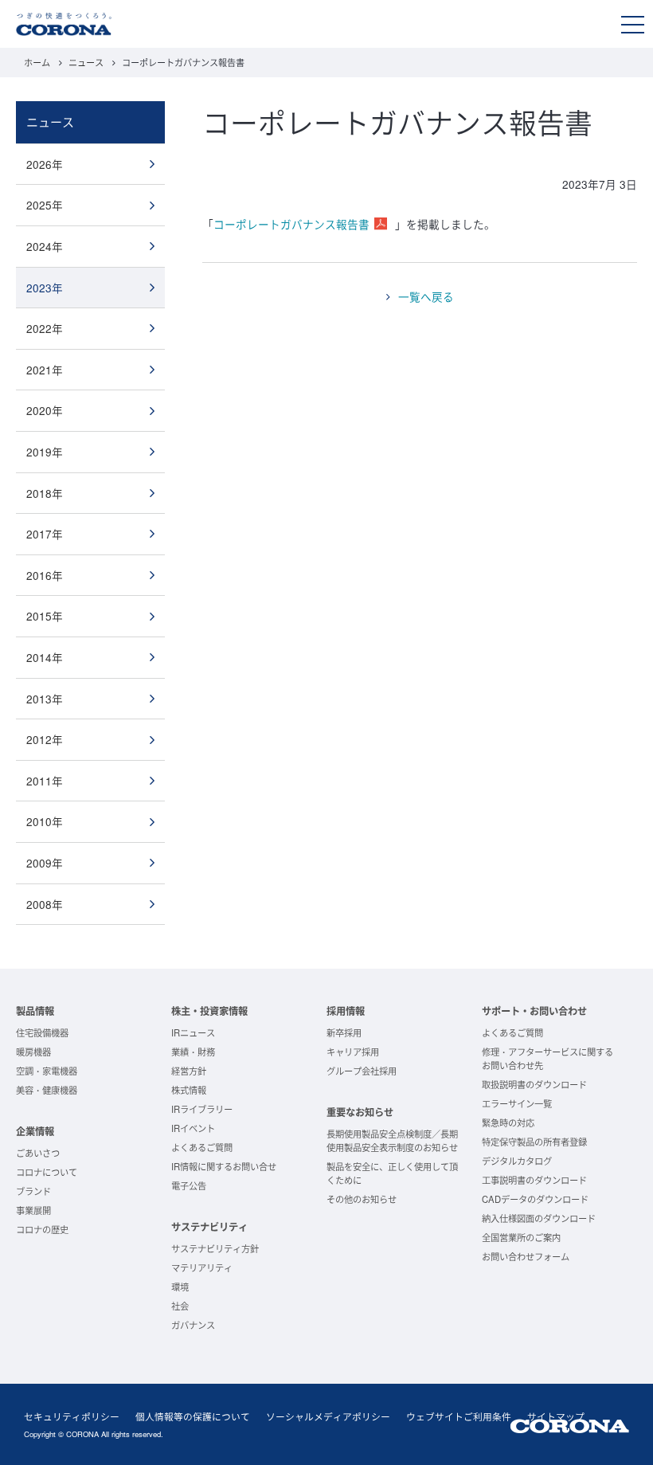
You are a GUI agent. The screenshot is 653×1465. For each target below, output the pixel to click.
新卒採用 (344, 1032)
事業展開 (33, 1210)
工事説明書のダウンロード (534, 1179)
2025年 (44, 205)
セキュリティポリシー (71, 1416)
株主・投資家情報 (209, 1011)
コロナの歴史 (42, 1229)
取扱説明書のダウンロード (534, 1084)
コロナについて (46, 1171)
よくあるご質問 (202, 1147)
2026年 (44, 164)
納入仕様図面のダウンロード (539, 1218)
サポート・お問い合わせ (534, 1011)
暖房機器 (33, 1051)
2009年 (44, 863)
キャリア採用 (352, 1051)
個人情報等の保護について (192, 1416)
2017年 (44, 534)
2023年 (44, 288)
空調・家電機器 (46, 1070)
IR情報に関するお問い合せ (223, 1166)
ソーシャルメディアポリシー (328, 1416)
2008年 (44, 904)
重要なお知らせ (359, 1112)
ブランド (33, 1191)
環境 (180, 1286)
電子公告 (188, 1185)
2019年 (44, 452)
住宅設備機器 (42, 1032)
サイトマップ (556, 1416)
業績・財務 (193, 1051)
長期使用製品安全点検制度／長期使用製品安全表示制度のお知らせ (392, 1140)
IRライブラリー (202, 1109)
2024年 (44, 246)
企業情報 (35, 1131)
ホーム (37, 62)
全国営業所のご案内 (521, 1237)
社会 (180, 1305)
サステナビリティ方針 (215, 1248)
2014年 (44, 657)
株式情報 (188, 1089)
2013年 (44, 699)
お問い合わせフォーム (525, 1256)
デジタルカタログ (517, 1160)
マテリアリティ (202, 1267)
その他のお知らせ (361, 1199)
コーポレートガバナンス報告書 (291, 224)
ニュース (86, 62)
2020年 (44, 410)
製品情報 (35, 1011)
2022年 (44, 328)
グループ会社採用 (361, 1070)
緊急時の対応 (508, 1122)
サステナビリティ (209, 1227)
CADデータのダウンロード (535, 1199)
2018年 (44, 493)
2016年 (44, 575)
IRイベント (193, 1128)
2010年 (44, 821)
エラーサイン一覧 (517, 1103)
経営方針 (188, 1070)
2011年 (44, 781)
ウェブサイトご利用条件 (458, 1416)
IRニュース (193, 1032)
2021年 (44, 370)
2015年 (44, 616)
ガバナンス (193, 1324)
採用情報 (345, 1011)
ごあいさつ (38, 1152)
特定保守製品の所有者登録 (534, 1141)
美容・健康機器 (46, 1089)
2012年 (44, 739)
